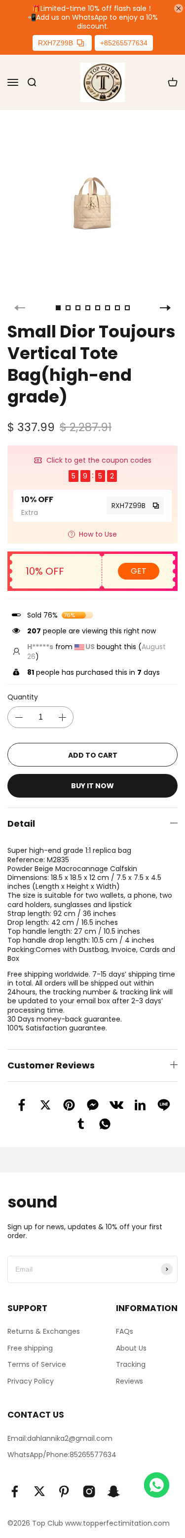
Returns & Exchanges (43, 1331)
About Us (131, 1348)
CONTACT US (35, 1415)
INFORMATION (147, 1308)
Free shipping (30, 1348)
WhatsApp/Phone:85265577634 (61, 1455)
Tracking (131, 1364)
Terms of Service (36, 1364)
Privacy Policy (30, 1381)
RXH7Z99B (55, 43)
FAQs (124, 1331)
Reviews (129, 1381)
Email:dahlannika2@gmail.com (59, 1438)
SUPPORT (27, 1308)
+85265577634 (124, 43)
